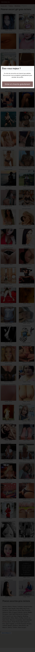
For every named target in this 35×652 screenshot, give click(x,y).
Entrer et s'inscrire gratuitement (17, 84)
